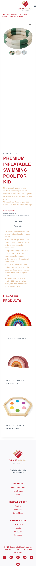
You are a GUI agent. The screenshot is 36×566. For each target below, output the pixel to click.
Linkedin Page (18, 525)
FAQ (18, 495)
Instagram (18, 531)
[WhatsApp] (4, 557)
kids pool (9, 215)
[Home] (3, 14)
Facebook (18, 535)
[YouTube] (18, 564)
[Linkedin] (18, 557)
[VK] (31, 557)
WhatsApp (18, 510)
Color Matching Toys (16, 338)
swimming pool (24, 215)
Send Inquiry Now (9, 211)
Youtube (18, 528)
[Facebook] (24, 557)
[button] (30, 25)
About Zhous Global (18, 488)
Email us (18, 506)
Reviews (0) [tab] (18, 226)
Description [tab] (18, 222)
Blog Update (18, 491)
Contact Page (18, 513)
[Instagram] (11, 557)
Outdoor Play (11, 154)
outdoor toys (16, 215)
